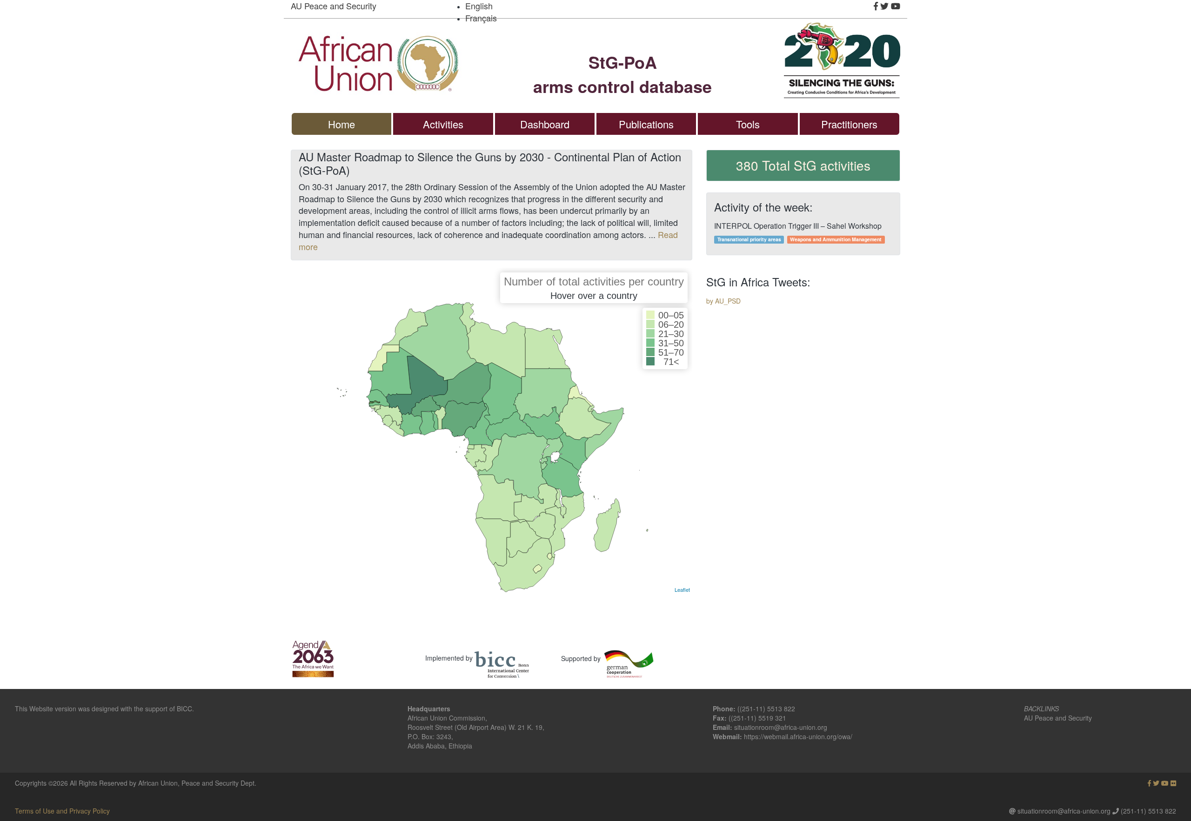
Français (481, 18)
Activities (443, 124)
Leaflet (682, 589)
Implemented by (449, 657)
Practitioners (849, 124)
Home (341, 124)
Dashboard (544, 124)
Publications (646, 124)
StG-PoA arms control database (622, 74)
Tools (748, 124)
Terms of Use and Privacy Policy (62, 810)
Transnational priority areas (749, 239)
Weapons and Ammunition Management (836, 239)
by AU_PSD (723, 300)
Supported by (581, 658)
